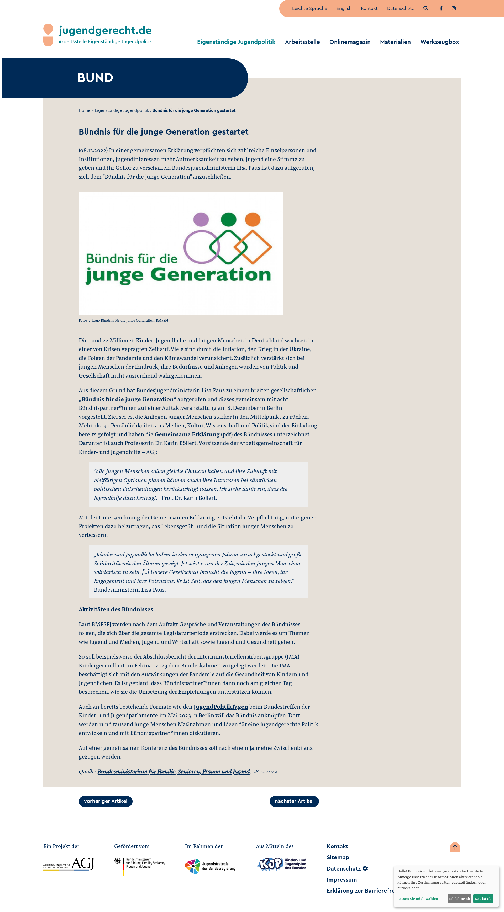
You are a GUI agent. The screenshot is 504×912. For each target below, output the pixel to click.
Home (84, 110)
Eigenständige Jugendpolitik (236, 42)
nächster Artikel (294, 801)
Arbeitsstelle (302, 42)
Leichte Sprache (309, 8)
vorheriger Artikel (105, 801)
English (344, 8)
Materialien (395, 42)
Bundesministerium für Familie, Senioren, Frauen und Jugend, (174, 771)
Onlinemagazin (350, 42)
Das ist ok (483, 898)
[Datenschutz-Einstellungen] (365, 869)
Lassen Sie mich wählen (417, 898)
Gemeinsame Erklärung (187, 434)
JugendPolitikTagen (221, 706)
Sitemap (338, 857)
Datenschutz (400, 8)
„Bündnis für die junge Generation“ (127, 399)
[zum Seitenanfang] (455, 848)
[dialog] (446, 886)
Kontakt (369, 8)
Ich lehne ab (459, 898)
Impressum (342, 880)
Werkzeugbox (439, 42)
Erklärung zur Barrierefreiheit (367, 891)
